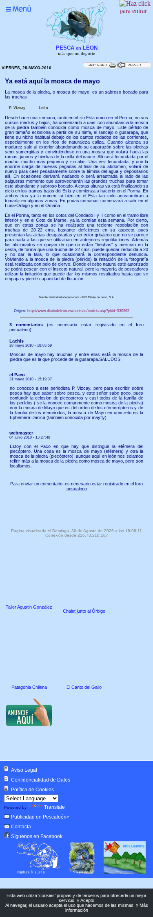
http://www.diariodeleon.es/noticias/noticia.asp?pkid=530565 (78, 311)
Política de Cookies (32, 790)
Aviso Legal (24, 770)
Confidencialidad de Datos (40, 780)
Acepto (87, 900)
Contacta (21, 827)
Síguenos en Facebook (36, 836)
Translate (54, 807)
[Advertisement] (76, 508)
